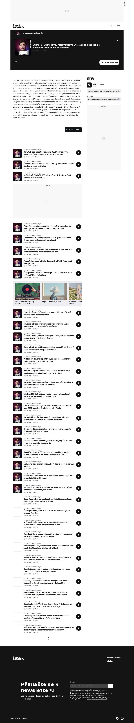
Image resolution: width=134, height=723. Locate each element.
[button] (110, 26)
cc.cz (94, 86)
